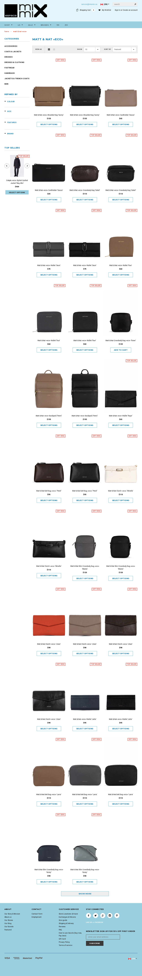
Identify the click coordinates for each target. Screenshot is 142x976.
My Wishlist (106, 10)
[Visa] (7, 958)
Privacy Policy (64, 942)
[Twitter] (95, 915)
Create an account (130, 10)
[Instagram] (109, 915)
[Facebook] (88, 915)
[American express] (16, 958)
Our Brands (8, 927)
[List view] (54, 49)
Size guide (63, 920)
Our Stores (8, 920)
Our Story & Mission (12, 914)
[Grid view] (49, 49)
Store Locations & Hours (68, 914)
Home (6, 32)
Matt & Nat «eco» (20, 32)
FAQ (60, 930)
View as (38, 49)
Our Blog (7, 923)
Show (79, 49)
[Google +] (102, 915)
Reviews (62, 927)
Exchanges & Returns (67, 917)
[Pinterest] (116, 915)
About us (8, 917)
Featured (8, 930)
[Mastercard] (27, 958)
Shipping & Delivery (66, 923)
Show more (85, 894)
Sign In (117, 10)
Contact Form (37, 914)
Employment (36, 917)
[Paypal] (39, 958)
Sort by (107, 49)
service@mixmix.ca (89, 4)
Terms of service (65, 945)
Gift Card (62, 939)
